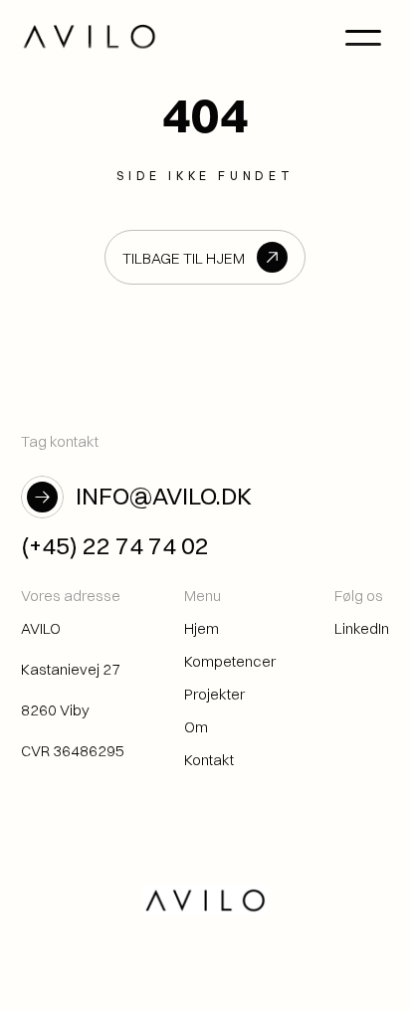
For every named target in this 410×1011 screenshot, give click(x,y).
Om (196, 726)
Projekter (214, 694)
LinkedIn (361, 628)
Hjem (201, 628)
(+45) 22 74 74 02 (115, 545)
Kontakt (209, 759)
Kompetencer (230, 661)
